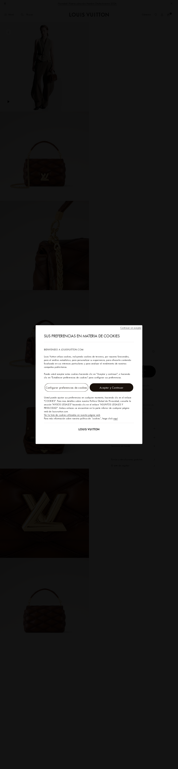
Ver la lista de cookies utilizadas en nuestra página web (72, 414)
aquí (115, 418)
